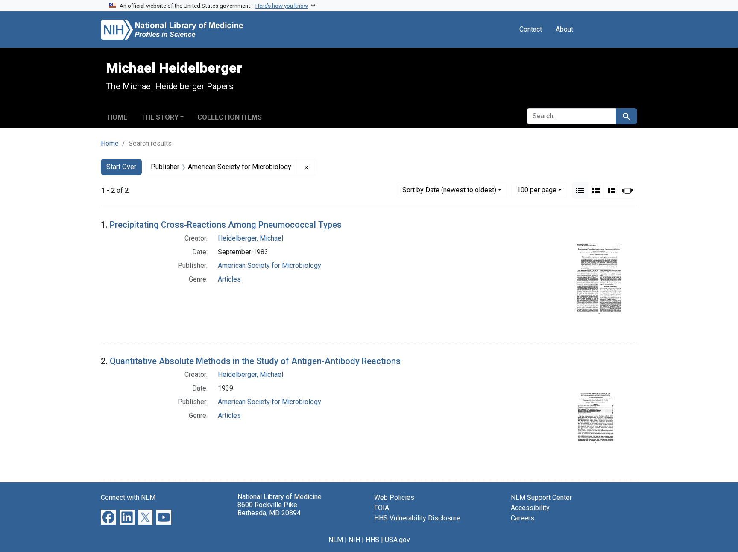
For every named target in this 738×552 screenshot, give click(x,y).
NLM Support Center (541, 497)
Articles (229, 279)
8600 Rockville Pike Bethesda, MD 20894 (269, 509)
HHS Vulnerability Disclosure (417, 518)
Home (117, 117)
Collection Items (229, 117)
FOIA (381, 508)
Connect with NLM (128, 497)
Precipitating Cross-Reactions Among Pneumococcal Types (226, 225)
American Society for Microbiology (269, 265)
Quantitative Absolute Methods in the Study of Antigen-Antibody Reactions (255, 361)
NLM (335, 540)
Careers (522, 518)
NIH (354, 540)
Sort (449, 190)
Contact (530, 29)
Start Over (121, 167)
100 (536, 189)
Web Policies (394, 497)
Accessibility (530, 508)
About (564, 29)
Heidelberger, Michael (250, 238)
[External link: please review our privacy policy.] (108, 517)
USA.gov (397, 540)
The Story (160, 117)
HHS (372, 540)
